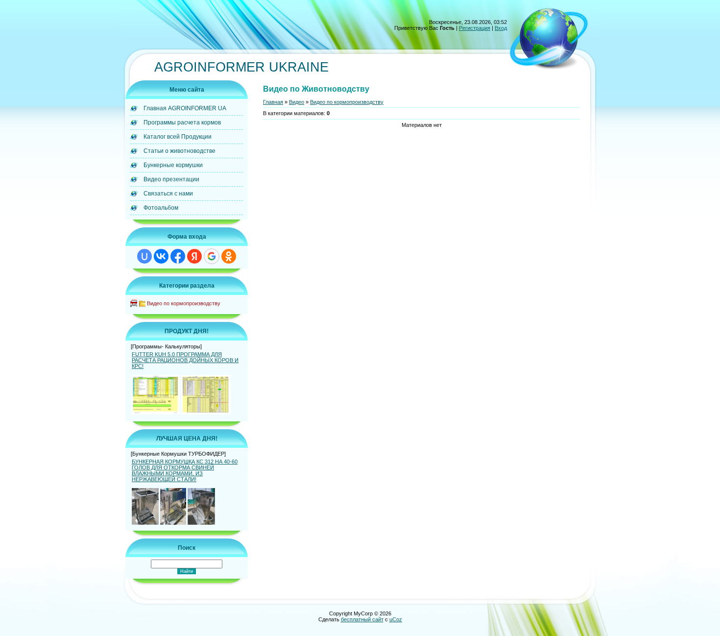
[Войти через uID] (144, 256)
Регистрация (474, 28)
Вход (501, 28)
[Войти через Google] (211, 256)
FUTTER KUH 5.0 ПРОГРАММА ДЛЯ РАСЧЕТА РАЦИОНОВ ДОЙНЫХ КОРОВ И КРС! (185, 360)
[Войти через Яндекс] (194, 256)
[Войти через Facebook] (177, 256)
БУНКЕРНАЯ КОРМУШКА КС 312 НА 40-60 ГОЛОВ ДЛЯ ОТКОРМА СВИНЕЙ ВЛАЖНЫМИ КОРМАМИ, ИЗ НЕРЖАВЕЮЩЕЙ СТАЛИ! (185, 470)
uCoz (395, 619)
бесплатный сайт (362, 619)
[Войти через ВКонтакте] (161, 256)
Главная (273, 102)
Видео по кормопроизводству (183, 303)
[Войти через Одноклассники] (228, 256)
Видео (296, 102)
